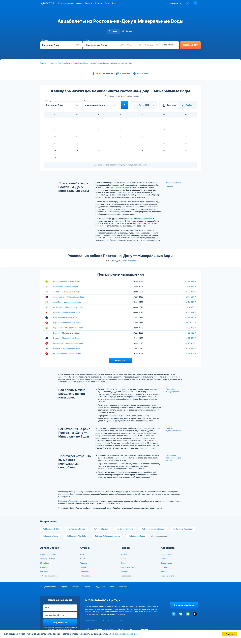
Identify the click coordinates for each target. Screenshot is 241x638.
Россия (52, 63)
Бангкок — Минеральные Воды (66, 348)
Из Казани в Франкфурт (183, 529)
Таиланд (83, 563)
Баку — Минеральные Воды (65, 317)
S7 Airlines (44, 563)
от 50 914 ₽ (191, 302)
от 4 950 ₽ (191, 307)
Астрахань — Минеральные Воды (67, 307)
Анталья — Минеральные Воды (66, 312)
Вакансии (123, 587)
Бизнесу (88, 3)
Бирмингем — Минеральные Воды (68, 343)
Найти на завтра (129, 261)
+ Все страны (85, 576)
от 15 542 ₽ (191, 312)
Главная (43, 63)
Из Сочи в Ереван (101, 529)
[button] (176, 3)
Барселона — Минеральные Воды (68, 328)
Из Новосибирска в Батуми (153, 529)
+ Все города (125, 576)
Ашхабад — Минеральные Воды (67, 302)
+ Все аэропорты (168, 576)
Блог (114, 3)
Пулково (164, 559)
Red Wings (44, 572)
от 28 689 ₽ (190, 281)
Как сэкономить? (173, 183)
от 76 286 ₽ (191, 328)
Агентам (98, 3)
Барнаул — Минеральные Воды (66, 323)
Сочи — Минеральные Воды (65, 287)
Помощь (169, 186)
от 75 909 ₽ (191, 354)
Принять (229, 633)
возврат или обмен (146, 448)
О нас (107, 3)
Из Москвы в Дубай (51, 529)
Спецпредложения (65, 3)
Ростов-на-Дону (64, 63)
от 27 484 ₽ (191, 338)
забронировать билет (120, 187)
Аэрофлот (44, 567)
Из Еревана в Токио (137, 536)
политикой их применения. (123, 634)
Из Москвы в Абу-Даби (76, 536)
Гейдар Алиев (166, 555)
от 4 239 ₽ (191, 287)
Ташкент (124, 572)
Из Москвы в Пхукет (76, 529)
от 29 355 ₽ (190, 292)
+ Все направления (159, 536)
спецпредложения (144, 219)
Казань (123, 563)
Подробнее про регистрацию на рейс (173, 457)
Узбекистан (85, 572)
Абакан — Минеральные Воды (66, 281)
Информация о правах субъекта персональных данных (108, 620)
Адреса (79, 3)
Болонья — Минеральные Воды (67, 354)
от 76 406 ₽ (191, 343)
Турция (83, 567)
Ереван (123, 559)
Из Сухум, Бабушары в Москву (107, 536)
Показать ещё (120, 360)
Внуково (164, 572)
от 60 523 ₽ (190, 333)
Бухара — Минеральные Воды (66, 338)
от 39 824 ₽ (190, 317)
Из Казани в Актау (50, 536)
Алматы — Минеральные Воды (66, 292)
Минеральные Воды (80, 63)
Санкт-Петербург (127, 567)
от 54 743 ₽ (191, 348)
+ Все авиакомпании (48, 576)
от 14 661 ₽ (191, 297)
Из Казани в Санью (125, 529)
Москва (123, 555)
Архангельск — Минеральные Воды (68, 297)
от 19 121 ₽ (191, 323)
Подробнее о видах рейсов (172, 390)
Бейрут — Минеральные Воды (66, 333)
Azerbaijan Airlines (47, 559)
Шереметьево (166, 563)
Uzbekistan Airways (48, 555)
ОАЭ (82, 555)
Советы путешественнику (173, 429)
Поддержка (100, 587)
